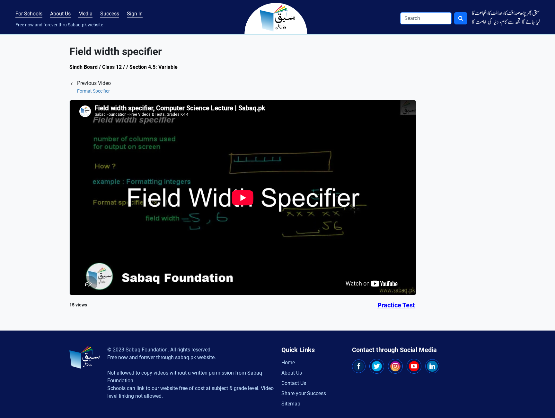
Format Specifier (93, 91)
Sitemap (290, 404)
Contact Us (293, 383)
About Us (60, 14)
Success (109, 14)
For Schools (28, 14)
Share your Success (303, 393)
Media (85, 14)
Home (288, 362)
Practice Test (396, 305)
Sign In (135, 14)
